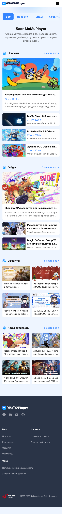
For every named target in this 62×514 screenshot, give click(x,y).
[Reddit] (23, 414)
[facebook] (4, 414)
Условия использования (14, 473)
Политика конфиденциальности (17, 468)
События (6, 448)
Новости (22, 16)
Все (8, 16)
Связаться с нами (40, 436)
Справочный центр (40, 442)
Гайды (38, 16)
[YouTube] (16, 414)
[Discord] (10, 414)
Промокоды (8, 453)
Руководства (8, 442)
